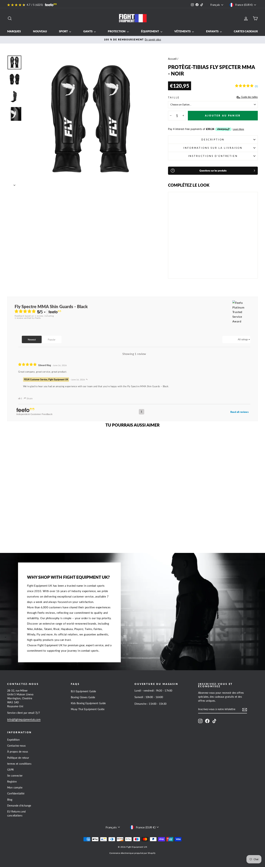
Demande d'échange (19, 805)
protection (117, 31)
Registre (12, 781)
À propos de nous (17, 751)
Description (212, 139)
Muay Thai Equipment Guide (87, 709)
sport (63, 31)
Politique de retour (18, 757)
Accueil (172, 58)
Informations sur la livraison (212, 147)
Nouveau (40, 31)
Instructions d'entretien (213, 156)
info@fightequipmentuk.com (24, 719)
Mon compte (14, 787)
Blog (9, 799)
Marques (14, 31)
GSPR (10, 769)
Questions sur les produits (213, 170)
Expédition (13, 739)
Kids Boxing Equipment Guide (88, 703)
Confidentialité (15, 793)
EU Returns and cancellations (16, 813)
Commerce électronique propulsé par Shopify (132, 853)
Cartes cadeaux (246, 31)
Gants (88, 31)
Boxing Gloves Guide (83, 697)
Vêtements (182, 31)
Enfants (212, 31)
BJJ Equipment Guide (83, 691)
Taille (174, 97)
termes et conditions (19, 763)
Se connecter (15, 775)
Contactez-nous (16, 745)
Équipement (150, 31)
